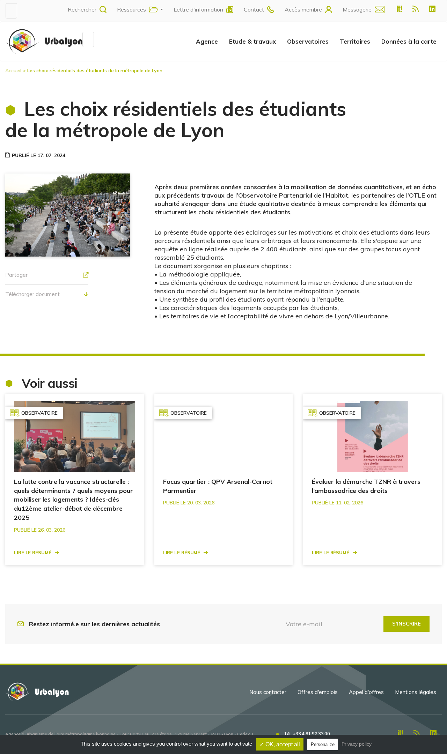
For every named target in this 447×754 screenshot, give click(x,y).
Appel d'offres (366, 692)
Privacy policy (357, 744)
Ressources (131, 9)
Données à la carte (409, 41)
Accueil (13, 70)
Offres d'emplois (318, 692)
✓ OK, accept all (279, 744)
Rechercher (82, 9)
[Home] (44, 41)
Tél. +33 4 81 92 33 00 (307, 734)
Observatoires (308, 41)
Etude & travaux (252, 41)
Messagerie (357, 9)
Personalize (323, 744)
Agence (207, 41)
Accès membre (303, 9)
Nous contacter (267, 692)
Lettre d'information (198, 9)
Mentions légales (415, 692)
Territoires (355, 41)
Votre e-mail (304, 624)
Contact (254, 9)
